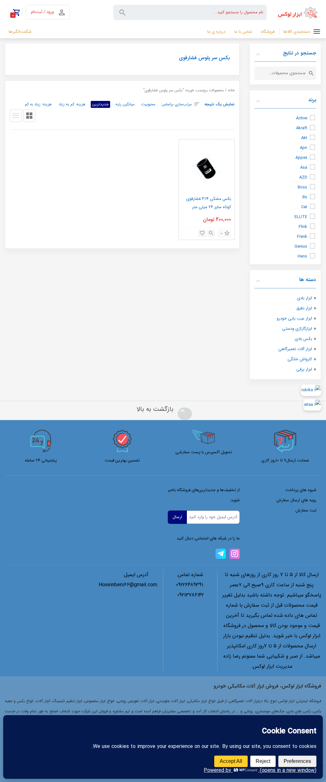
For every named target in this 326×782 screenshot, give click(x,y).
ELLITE (300, 217)
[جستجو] (311, 73)
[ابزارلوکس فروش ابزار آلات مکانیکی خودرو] (298, 12)
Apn (303, 147)
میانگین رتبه (125, 104)
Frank (302, 236)
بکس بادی (303, 338)
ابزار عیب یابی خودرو (294, 318)
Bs (304, 197)
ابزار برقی (304, 369)
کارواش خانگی (299, 359)
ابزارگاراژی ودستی (297, 328)
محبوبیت (148, 104)
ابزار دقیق (304, 308)
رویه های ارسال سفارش (296, 500)
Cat (304, 207)
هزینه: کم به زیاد (72, 104)
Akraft (301, 128)
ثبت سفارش (305, 510)
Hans (302, 256)
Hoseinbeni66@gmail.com (128, 585)
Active (301, 118)
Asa (303, 167)
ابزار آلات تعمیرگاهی (295, 349)
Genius (300, 246)
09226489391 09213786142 (190, 590)
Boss (302, 187)
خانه (231, 90)
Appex (301, 157)
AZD (303, 177)
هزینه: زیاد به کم (38, 104)
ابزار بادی (304, 298)
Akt (304, 138)
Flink (303, 226)
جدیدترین (100, 104)
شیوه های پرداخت (300, 490)
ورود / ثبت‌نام (42, 12)
